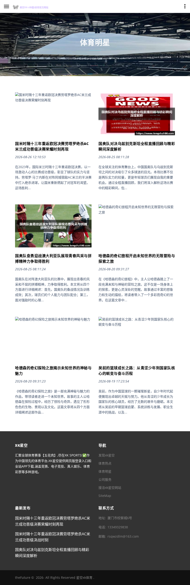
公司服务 (104, 479)
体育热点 (104, 463)
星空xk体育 (84, 577)
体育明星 (104, 471)
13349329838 (118, 527)
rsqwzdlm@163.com (123, 536)
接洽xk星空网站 (109, 487)
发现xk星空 (106, 455)
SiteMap (104, 495)
